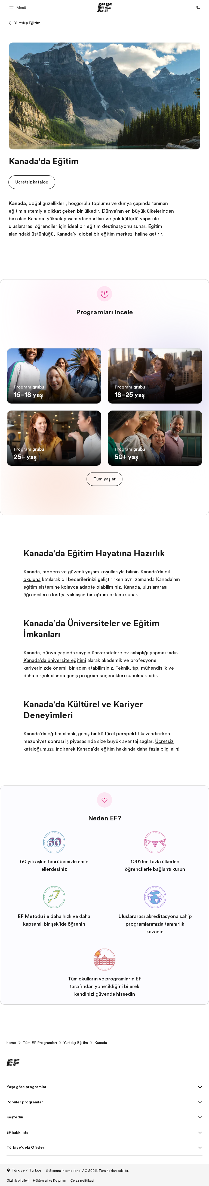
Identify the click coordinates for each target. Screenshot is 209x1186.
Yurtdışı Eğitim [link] (75, 1042)
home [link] (11, 1042)
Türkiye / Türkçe (26, 1170)
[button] (18, 7)
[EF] (104, 7)
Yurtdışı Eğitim (27, 23)
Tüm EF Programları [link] (40, 1042)
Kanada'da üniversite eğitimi (54, 660)
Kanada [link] (100, 1042)
